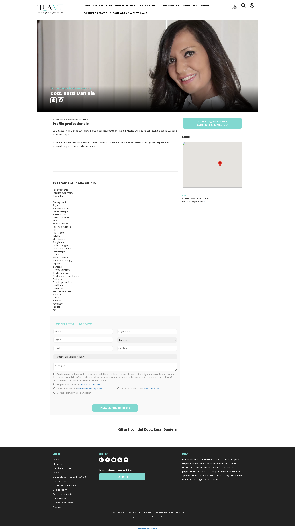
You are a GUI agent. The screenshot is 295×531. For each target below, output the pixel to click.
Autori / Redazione (62, 468)
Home (56, 459)
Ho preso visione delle (77, 384)
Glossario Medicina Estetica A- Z (128, 13)
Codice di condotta (62, 494)
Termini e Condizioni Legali (66, 485)
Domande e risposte (95, 13)
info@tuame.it (181, 512)
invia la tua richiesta (115, 408)
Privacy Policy (59, 481)
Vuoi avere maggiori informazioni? (212, 123)
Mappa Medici (60, 498)
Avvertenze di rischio (89, 384)
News (109, 5)
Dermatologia (171, 5)
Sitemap (57, 507)
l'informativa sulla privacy (89, 388)
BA (205, 201)
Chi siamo (57, 464)
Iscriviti (122, 476)
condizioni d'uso (152, 388)
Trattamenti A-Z (202, 5)
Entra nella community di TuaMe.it (69, 477)
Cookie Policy (60, 490)
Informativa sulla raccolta (147, 528)
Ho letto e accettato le (139, 388)
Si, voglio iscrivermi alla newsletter (73, 392)
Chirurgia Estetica (149, 5)
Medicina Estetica (125, 5)
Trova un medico (93, 5)
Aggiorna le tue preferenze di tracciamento (147, 517)
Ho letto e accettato (78, 388)
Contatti (57, 472)
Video (186, 5)
